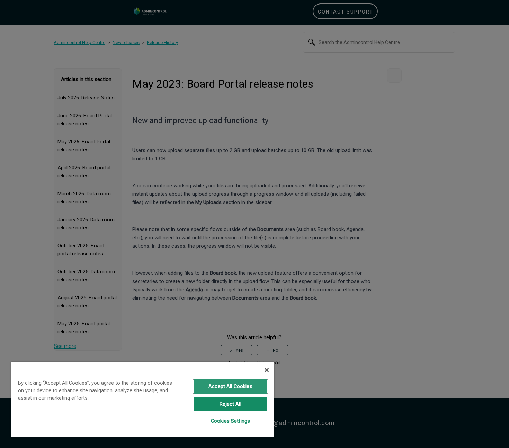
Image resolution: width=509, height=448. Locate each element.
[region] (142, 399)
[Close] (267, 370)
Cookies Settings (230, 421)
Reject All (230, 404)
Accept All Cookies (230, 386)
